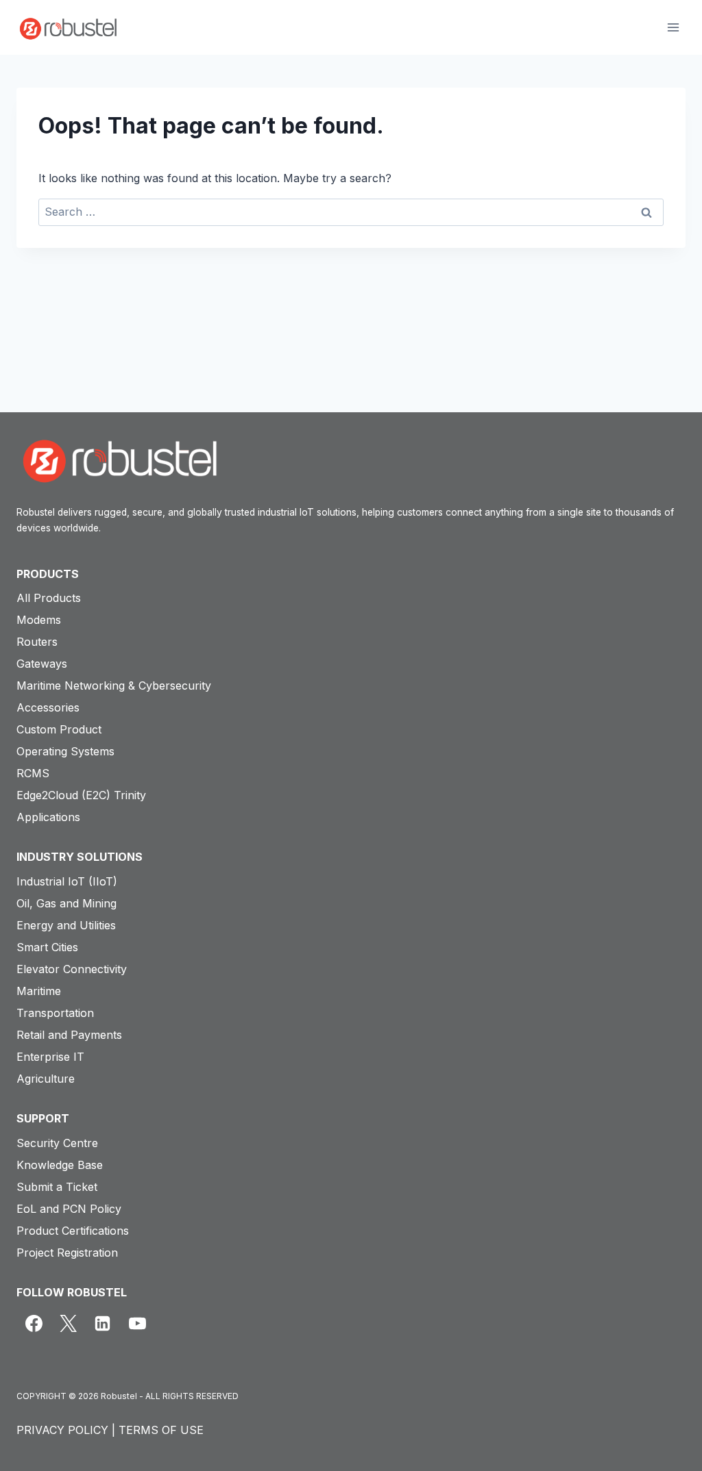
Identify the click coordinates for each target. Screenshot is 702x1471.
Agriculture (45, 1078)
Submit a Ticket (56, 1187)
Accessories (48, 707)
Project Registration (67, 1252)
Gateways (41, 663)
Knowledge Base (59, 1165)
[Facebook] (33, 1323)
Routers (37, 642)
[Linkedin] (103, 1323)
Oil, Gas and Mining (66, 903)
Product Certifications (72, 1230)
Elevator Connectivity (71, 969)
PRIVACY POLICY (62, 1430)
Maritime (38, 991)
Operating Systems (65, 751)
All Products (48, 598)
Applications (48, 817)
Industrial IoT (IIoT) (66, 881)
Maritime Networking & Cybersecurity (113, 685)
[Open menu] (673, 27)
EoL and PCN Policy (68, 1209)
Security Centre (57, 1143)
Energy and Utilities (66, 925)
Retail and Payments (69, 1035)
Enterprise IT (50, 1057)
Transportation (55, 1013)
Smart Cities (47, 947)
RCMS (32, 773)
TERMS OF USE (161, 1430)
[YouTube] (137, 1323)
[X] (68, 1323)
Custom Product (58, 729)
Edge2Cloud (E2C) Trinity (81, 795)
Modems (38, 620)
